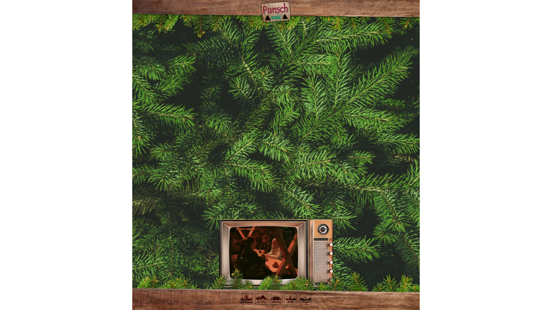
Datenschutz (281, 307)
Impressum (270, 307)
